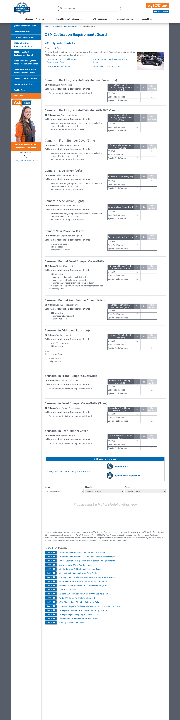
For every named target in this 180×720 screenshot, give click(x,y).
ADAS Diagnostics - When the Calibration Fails (79, 602)
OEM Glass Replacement (25, 78)
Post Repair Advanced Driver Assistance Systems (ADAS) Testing (87, 577)
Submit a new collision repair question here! (26, 146)
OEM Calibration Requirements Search (24, 45)
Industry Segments (125, 19)
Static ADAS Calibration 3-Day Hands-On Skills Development (85, 593)
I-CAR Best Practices (23, 84)
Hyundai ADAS (121, 466)
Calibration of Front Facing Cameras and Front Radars (82, 552)
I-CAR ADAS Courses (67, 589)
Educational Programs (34, 19)
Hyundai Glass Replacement (128, 475)
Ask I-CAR (18, 95)
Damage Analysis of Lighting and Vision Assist (79, 614)
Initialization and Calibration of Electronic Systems (81, 569)
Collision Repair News (24, 37)
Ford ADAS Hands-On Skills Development (77, 598)
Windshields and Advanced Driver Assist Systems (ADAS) (83, 585)
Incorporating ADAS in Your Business (75, 565)
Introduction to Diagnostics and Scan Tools (78, 573)
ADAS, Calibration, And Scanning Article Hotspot (68, 471)
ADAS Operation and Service (71, 622)
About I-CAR (147, 19)
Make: (47, 487)
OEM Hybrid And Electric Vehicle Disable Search (25, 71)
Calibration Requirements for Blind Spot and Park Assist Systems (87, 556)
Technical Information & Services (67, 19)
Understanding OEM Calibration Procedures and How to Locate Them (89, 606)
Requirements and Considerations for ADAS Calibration (83, 581)
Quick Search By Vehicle (25, 25)
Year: (127, 487)
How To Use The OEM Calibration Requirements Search (61, 61)
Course (50, 552)
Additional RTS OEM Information (107, 66)
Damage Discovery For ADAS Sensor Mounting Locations (83, 610)
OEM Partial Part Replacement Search (23, 53)
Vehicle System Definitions (58, 66)
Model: (88, 487)
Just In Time (19, 90)
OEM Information (22, 31)
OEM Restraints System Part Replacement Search (26, 62)
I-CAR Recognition (99, 19)
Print (59, 48)
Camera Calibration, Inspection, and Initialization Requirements (87, 560)
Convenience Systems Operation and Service (78, 618)
